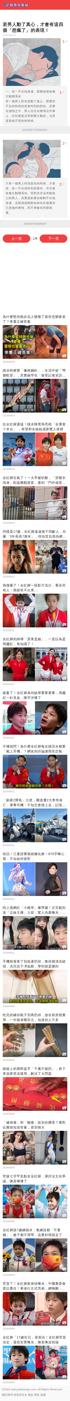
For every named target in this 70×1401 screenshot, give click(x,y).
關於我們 (7, 1394)
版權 (43, 1394)
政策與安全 (20, 1394)
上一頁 (16, 239)
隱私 (37, 1394)
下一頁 (53, 239)
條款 (30, 1394)
